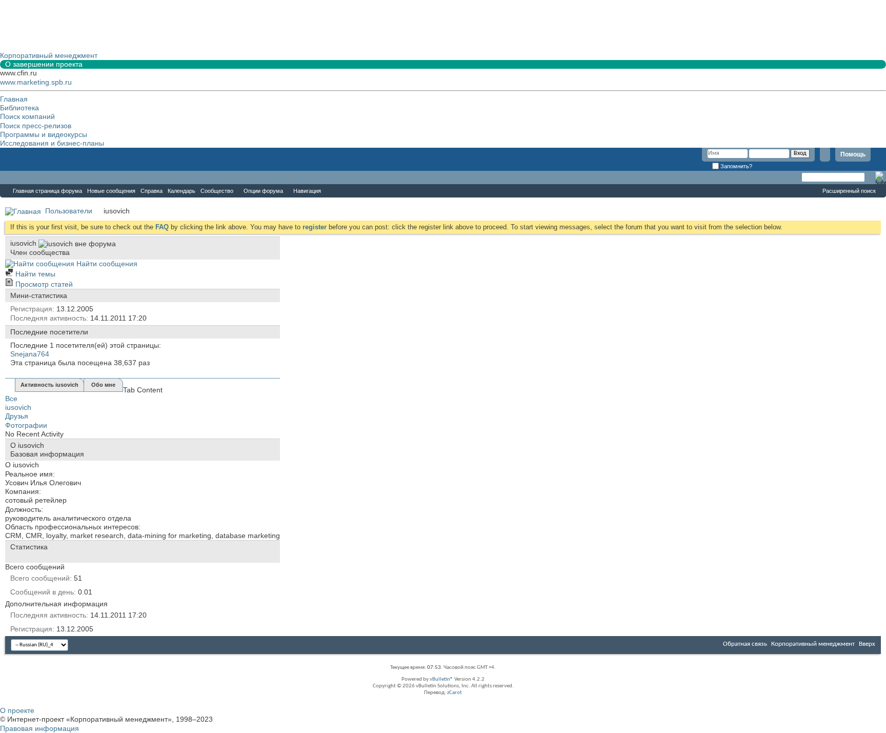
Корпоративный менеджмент (813, 644)
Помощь (852, 154)
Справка (151, 191)
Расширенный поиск (849, 191)
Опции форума (263, 191)
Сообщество (216, 191)
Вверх (867, 644)
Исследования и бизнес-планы (52, 143)
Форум (20, 177)
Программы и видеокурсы (43, 134)
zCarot (454, 693)
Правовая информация (39, 728)
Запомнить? (735, 166)
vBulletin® (441, 679)
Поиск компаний (27, 116)
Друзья (16, 416)
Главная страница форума (47, 191)
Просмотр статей (43, 284)
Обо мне (103, 385)
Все (11, 398)
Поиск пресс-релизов (35, 126)
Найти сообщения (105, 264)
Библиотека (19, 108)
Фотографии (26, 425)
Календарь (181, 191)
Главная (14, 99)
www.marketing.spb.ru (36, 82)
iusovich (18, 407)
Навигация (307, 191)
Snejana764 (29, 354)
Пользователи (68, 211)
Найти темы (34, 274)
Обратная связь (745, 644)
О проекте (17, 710)
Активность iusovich (49, 385)
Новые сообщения (111, 191)
